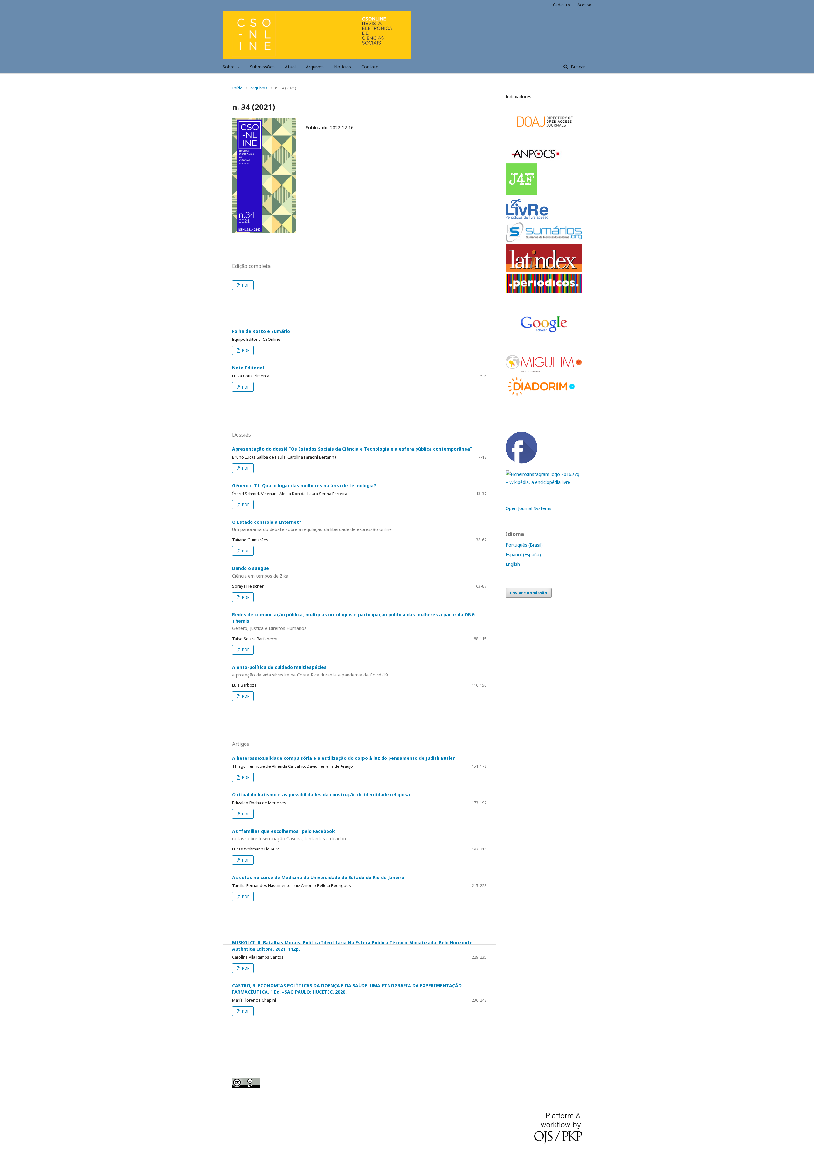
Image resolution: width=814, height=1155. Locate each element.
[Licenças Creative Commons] (246, 1086)
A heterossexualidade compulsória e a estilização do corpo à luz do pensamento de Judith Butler (343, 758)
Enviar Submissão (528, 593)
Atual (290, 67)
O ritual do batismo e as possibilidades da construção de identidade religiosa (321, 795)
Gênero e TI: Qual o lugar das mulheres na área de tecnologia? (304, 485)
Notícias (342, 67)
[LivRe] (528, 218)
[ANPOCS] (535, 159)
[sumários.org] (544, 240)
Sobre (229, 67)
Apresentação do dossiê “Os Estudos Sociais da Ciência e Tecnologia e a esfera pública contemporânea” (352, 449)
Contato (370, 67)
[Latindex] (544, 270)
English (513, 564)
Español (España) (523, 554)
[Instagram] (544, 482)
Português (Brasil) (524, 545)
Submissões (262, 67)
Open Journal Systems (528, 508)
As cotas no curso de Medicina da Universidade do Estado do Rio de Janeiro (318, 877)
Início (237, 88)
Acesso (584, 5)
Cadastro (561, 5)
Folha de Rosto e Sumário (261, 331)
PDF (245, 285)
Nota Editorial (248, 368)
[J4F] (522, 194)
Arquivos (315, 67)
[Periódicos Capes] (544, 292)
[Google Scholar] (544, 139)
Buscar (577, 67)
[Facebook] (521, 462)
